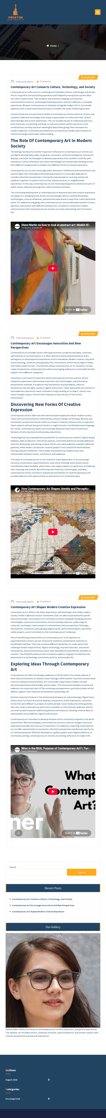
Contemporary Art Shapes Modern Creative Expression (48, 607)
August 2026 (11, 1079)
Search (13, 867)
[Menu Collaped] (97, 12)
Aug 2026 (89, 77)
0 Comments (45, 81)
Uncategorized (13, 1098)
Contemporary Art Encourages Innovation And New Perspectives (43, 905)
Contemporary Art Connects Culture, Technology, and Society (53, 87)
